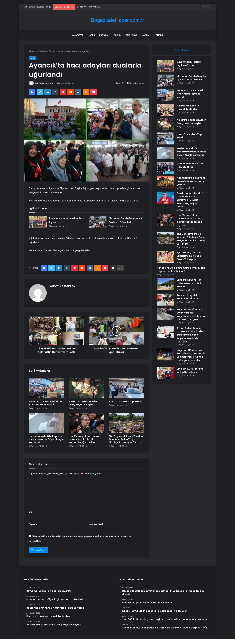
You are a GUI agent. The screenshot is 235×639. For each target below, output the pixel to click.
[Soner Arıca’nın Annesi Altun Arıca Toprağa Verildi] (46, 388)
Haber (91, 35)
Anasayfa (77, 35)
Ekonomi (104, 35)
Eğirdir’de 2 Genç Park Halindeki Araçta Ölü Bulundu (189, 283)
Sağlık (117, 35)
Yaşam (145, 35)
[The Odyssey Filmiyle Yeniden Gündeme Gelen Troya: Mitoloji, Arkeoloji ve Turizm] (126, 423)
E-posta (34, 524)
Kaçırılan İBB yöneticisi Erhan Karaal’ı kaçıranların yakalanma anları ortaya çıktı (191, 314)
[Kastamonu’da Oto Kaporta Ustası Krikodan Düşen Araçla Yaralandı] (46, 423)
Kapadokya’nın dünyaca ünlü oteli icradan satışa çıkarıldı (191, 181)
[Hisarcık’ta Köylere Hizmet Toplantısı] (165, 110)
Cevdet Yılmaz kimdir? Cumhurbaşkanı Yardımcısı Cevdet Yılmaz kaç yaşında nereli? (190, 200)
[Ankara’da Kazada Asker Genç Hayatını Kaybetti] (86, 388)
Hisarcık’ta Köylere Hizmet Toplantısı (188, 107)
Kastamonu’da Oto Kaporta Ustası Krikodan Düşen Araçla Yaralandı (46, 439)
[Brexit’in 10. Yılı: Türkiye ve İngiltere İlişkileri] (165, 373)
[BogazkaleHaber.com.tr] (117, 20)
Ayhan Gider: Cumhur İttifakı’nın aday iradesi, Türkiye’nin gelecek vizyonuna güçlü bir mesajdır (191, 334)
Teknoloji (131, 35)
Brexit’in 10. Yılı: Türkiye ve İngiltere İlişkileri (190, 370)
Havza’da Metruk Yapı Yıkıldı (125, 401)
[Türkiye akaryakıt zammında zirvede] (165, 300)
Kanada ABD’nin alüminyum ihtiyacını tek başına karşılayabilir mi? (181, 269)
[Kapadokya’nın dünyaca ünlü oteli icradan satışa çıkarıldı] (165, 182)
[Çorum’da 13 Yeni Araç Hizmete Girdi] (165, 168)
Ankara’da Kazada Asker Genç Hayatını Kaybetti (83, 403)
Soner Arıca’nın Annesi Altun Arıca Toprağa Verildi (101, 6)
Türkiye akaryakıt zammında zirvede (188, 297)
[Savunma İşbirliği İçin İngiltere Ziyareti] (38, 222)
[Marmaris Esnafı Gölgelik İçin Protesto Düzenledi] (97, 222)
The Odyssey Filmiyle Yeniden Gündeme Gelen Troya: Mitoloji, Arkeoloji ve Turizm (126, 439)
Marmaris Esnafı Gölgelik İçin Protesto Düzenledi (191, 78)
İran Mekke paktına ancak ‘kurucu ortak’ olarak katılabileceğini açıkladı (84, 439)
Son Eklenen (181, 50)
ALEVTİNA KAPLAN (44, 83)
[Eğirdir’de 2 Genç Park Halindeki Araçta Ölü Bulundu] (165, 284)
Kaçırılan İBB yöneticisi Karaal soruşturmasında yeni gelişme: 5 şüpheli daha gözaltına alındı (191, 355)
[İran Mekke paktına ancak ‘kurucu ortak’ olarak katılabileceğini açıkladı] (86, 423)
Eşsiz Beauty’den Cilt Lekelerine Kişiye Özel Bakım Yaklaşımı (189, 256)
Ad (31, 512)
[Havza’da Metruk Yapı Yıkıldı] (126, 388)
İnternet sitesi (96, 524)
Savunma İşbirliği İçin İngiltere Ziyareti (189, 63)
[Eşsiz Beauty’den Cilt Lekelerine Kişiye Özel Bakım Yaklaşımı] (165, 257)
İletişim (158, 35)
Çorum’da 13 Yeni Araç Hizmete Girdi (190, 165)
